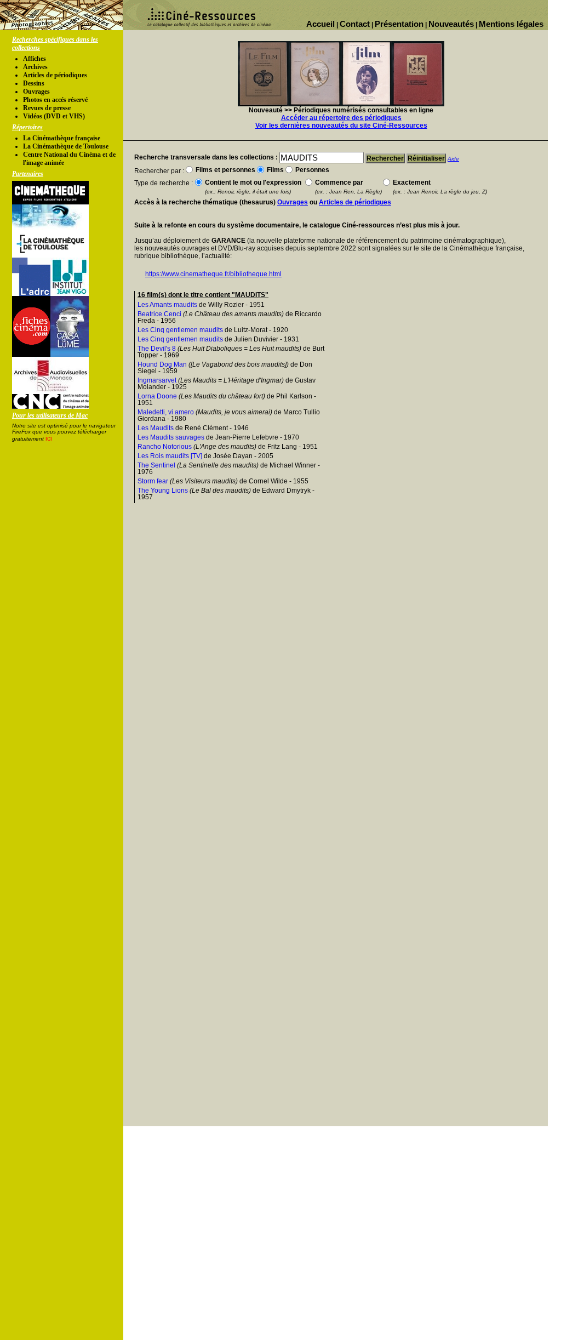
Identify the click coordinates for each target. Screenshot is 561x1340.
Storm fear (153, 481)
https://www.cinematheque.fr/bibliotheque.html (213, 274)
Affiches (34, 58)
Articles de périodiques (55, 75)
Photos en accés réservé (55, 100)
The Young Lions (163, 490)
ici (48, 438)
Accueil (320, 23)
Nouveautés (451, 23)
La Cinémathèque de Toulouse (65, 146)
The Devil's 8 (157, 348)
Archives (35, 67)
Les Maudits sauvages (171, 437)
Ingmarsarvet (157, 380)
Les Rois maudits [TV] (170, 456)
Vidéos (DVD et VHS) (54, 116)
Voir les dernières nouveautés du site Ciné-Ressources (341, 125)
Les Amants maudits (167, 305)
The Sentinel (156, 465)
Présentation (399, 23)
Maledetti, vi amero (166, 412)
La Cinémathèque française (61, 138)
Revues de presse (47, 108)
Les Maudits (156, 428)
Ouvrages (36, 91)
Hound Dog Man (162, 364)
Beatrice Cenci (159, 314)
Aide (453, 159)
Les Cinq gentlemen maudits (180, 330)
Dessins (33, 83)
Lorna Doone (157, 396)
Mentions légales (511, 23)
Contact (355, 23)
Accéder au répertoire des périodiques (341, 118)
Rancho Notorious (165, 447)
